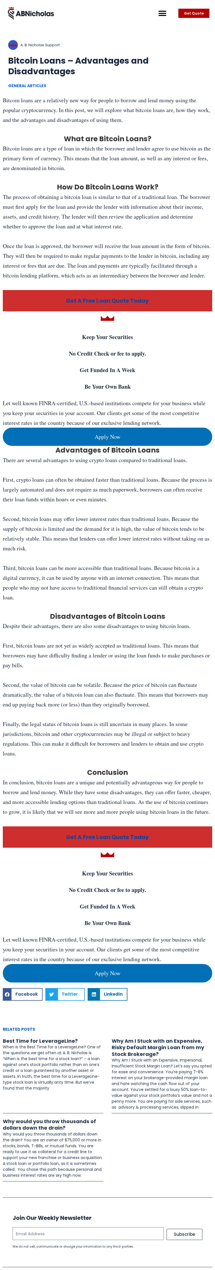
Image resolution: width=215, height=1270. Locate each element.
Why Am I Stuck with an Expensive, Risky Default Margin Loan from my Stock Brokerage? (158, 1047)
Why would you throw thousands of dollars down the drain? (49, 1124)
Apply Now (107, 437)
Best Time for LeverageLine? (40, 1040)
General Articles (27, 86)
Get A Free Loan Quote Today (107, 301)
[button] (162, 13)
